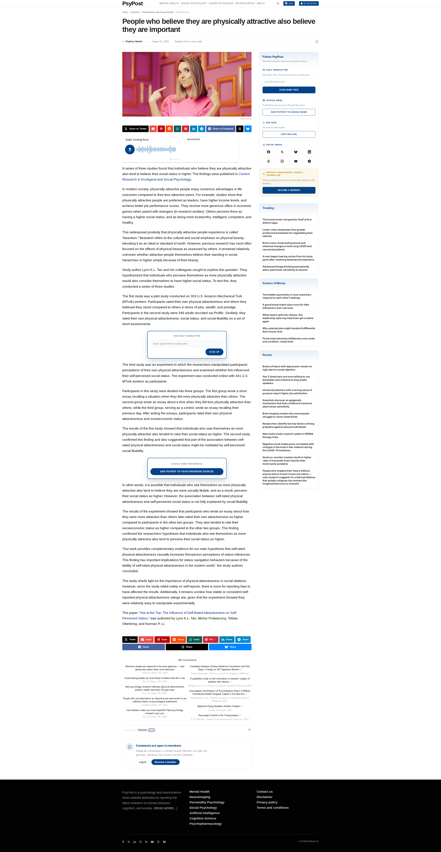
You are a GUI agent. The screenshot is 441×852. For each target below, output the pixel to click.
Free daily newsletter (187, 336)
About (261, 3)
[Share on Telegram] (201, 129)
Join (290, 3)
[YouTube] (296, 161)
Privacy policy (267, 802)
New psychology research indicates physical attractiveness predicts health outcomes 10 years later (154, 688)
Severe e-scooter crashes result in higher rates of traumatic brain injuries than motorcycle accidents (287, 460)
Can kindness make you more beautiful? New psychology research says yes (154, 712)
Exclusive (135, 12)
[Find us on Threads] (158, 842)
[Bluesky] (296, 152)
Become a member (165, 762)
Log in (142, 762)
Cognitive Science (221, 3)
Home (125, 12)
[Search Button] (278, 3)
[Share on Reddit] (169, 129)
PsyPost (132, 3)
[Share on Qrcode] (161, 129)
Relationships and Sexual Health (157, 12)
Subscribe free (289, 90)
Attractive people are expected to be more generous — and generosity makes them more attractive (154, 668)
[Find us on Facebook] (123, 842)
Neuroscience (245, 3)
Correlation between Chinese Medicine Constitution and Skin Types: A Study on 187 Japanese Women (220, 668)
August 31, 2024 (160, 41)
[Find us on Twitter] (128, 842)
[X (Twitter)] (282, 152)
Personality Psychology (206, 802)
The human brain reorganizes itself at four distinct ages (287, 221)
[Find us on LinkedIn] (135, 842)
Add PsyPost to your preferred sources (187, 471)
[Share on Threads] (239, 129)
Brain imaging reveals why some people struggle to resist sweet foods (286, 415)
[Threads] (269, 161)
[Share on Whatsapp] (177, 129)
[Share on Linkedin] (193, 129)
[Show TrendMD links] (249, 729)
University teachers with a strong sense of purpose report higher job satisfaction (287, 391)
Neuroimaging (199, 797)
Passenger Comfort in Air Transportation (218, 715)
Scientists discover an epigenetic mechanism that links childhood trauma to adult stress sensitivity (287, 403)
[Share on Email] (153, 129)
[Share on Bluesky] (248, 129)
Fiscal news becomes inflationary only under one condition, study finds (289, 340)
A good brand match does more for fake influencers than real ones (286, 306)
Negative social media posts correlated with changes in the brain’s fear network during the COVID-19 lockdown (288, 447)
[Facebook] (269, 152)
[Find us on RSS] (146, 842)
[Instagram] (282, 161)
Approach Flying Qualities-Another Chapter (218, 706)
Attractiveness (182, 12)
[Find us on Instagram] (140, 842)
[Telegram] (309, 161)
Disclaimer (264, 797)
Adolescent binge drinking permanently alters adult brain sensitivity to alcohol (286, 268)
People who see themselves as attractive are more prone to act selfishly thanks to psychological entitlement (154, 700)
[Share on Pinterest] (185, 129)
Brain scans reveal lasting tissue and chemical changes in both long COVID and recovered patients (287, 246)
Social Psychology (194, 3)
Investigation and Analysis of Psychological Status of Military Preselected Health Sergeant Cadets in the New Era (219, 692)
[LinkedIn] (309, 152)
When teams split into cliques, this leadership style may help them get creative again (288, 318)
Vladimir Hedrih (133, 41)
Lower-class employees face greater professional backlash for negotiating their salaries (288, 233)
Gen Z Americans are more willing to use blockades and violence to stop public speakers (286, 380)
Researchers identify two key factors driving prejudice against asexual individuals (288, 425)
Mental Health (169, 3)
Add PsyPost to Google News (289, 112)
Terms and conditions (273, 807)
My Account (310, 3)
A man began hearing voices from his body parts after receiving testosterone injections (288, 258)
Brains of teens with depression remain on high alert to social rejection (287, 368)
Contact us (265, 791)
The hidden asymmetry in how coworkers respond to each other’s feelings (287, 296)
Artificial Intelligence (204, 813)
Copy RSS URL (289, 134)
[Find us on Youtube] (152, 842)
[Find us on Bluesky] (164, 842)
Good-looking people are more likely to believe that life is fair (155, 678)
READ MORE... (165, 808)
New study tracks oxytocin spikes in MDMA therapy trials (288, 435)
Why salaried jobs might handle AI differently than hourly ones (289, 330)
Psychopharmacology (205, 823)
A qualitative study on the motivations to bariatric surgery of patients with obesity (220, 680)
